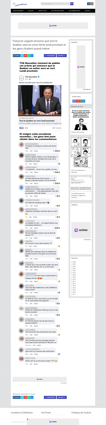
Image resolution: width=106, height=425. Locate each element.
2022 (74, 270)
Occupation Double (57, 10)
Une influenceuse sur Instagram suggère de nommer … (78, 195)
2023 (74, 268)
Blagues (31, 10)
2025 (74, 264)
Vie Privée (46, 412)
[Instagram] (80, 101)
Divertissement (18, 10)
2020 (74, 275)
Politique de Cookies (81, 412)
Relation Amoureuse (77, 132)
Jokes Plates (42, 10)
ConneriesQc (16, 51)
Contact (88, 10)
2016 (74, 283)
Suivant (61, 55)
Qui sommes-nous (74, 10)
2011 (74, 294)
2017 (74, 281)
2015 (74, 286)
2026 (74, 262)
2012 (74, 292)
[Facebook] (73, 101)
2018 (74, 279)
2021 (74, 273)
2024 (74, 266)
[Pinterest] (77, 101)
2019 (74, 277)
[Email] (83, 101)
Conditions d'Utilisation (22, 412)
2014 (74, 288)
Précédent (51, 55)
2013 (74, 290)
